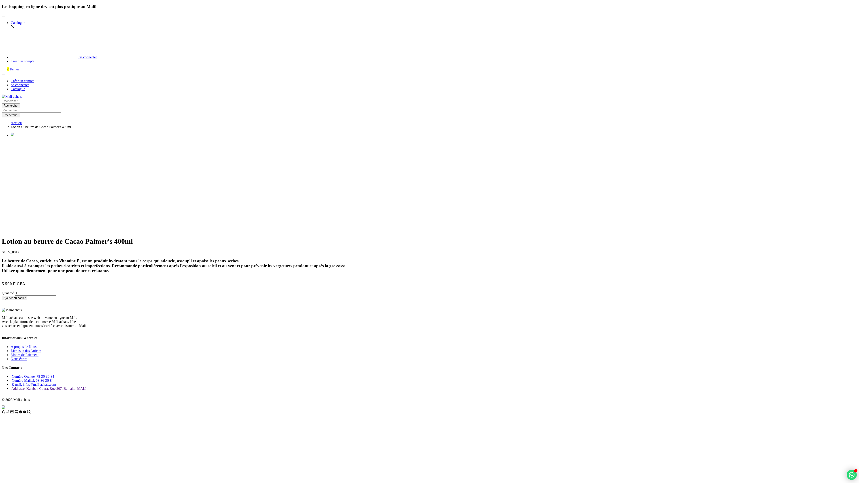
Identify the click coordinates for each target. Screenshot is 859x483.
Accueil (16, 123)
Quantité (8, 293)
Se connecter (20, 85)
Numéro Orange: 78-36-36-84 (32, 376)
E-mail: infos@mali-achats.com (33, 384)
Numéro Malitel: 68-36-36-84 (32, 380)
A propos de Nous (23, 347)
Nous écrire (19, 359)
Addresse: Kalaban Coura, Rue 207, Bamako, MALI (48, 388)
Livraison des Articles (26, 351)
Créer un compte (22, 81)
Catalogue (18, 89)
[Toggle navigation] (3, 16)
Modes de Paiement (24, 355)
